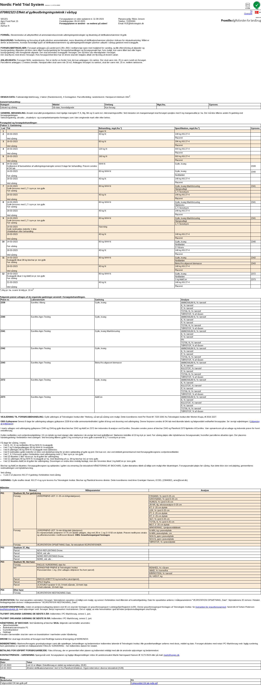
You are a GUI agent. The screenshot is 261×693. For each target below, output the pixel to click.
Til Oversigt (248, 12)
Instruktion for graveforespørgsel (210, 607)
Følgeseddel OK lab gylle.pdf (144, 683)
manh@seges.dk (171, 655)
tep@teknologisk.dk (9, 609)
